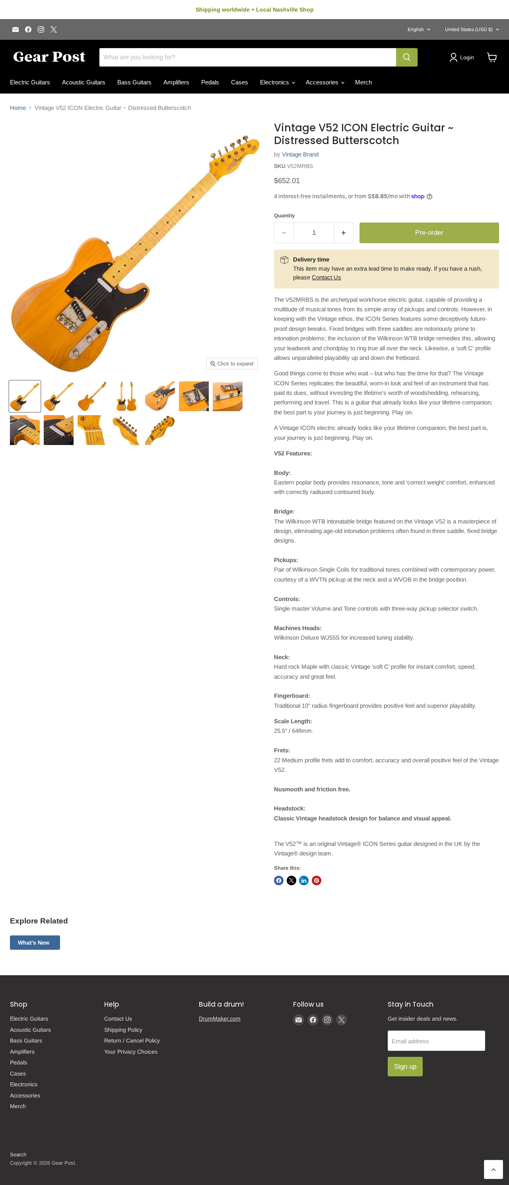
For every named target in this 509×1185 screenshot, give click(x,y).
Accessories (323, 82)
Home (18, 107)
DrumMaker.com (220, 1018)
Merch (363, 82)
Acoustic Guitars (83, 82)
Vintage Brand (300, 154)
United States (469, 29)
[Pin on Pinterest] (316, 880)
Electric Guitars (30, 82)
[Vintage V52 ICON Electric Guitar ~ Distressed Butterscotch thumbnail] (25, 396)
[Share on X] (291, 880)
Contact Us (326, 277)
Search (18, 1155)
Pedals (210, 82)
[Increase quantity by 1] (344, 233)
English (416, 29)
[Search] (407, 57)
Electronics (275, 82)
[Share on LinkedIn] (304, 880)
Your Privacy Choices (130, 1051)
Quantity (284, 216)
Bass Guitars (134, 82)
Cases (239, 82)
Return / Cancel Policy (132, 1040)
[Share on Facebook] (279, 880)
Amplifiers (176, 82)
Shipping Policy (123, 1030)
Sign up (405, 1066)
